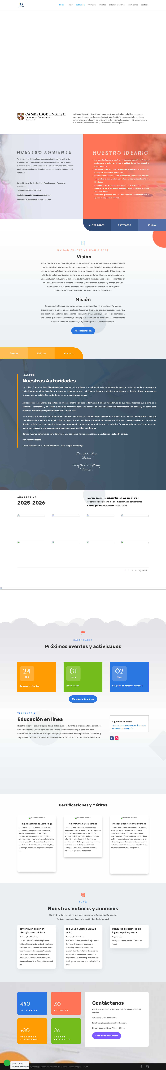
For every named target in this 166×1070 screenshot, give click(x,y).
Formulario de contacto (106, 1036)
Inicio (61, 5)
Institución (80, 5)
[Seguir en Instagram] (116, 738)
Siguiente (143, 570)
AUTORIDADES (97, 225)
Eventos (102, 5)
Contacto (145, 5)
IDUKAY (152, 225)
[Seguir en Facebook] (112, 738)
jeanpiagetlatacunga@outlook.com (36, 195)
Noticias (41, 353)
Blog (113, 937)
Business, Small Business (29, 937)
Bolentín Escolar (116, 5)
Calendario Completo (83, 699)
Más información (83, 331)
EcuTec (85, 1067)
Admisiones (133, 5)
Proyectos (92, 5)
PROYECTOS (124, 225)
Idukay (70, 5)
